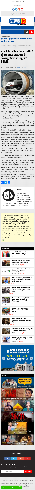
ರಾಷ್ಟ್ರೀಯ (18, 67)
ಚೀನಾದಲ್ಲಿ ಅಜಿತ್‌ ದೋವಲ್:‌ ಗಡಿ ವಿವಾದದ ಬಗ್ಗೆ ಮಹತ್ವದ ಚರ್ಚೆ (21, 261)
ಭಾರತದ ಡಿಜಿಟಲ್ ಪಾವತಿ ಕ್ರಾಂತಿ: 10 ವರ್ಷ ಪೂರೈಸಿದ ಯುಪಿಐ (22, 270)
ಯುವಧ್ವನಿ (13, 283)
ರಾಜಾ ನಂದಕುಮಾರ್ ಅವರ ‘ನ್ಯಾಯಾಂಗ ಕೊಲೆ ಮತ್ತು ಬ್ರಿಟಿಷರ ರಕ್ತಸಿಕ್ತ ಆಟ (21, 320)
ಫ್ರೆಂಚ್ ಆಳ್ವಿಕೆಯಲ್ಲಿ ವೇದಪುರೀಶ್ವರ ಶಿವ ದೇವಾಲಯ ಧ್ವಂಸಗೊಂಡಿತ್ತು (22, 330)
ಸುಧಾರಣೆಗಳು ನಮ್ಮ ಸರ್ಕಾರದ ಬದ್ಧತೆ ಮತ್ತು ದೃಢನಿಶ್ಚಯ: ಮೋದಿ (22, 338)
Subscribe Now (17, 6)
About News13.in (15, 4)
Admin (25, 67)
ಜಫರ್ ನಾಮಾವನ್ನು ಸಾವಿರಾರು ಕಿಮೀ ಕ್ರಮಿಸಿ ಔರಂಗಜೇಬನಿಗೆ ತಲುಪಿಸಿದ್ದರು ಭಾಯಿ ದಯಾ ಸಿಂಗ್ (22, 279)
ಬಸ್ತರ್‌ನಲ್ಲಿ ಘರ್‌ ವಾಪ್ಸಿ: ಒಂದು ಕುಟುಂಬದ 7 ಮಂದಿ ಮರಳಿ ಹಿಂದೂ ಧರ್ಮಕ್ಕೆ (21, 310)
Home (7, 4)
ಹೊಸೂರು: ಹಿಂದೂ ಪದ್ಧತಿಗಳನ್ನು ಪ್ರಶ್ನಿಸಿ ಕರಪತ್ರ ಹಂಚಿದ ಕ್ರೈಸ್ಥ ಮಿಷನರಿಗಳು (20, 300)
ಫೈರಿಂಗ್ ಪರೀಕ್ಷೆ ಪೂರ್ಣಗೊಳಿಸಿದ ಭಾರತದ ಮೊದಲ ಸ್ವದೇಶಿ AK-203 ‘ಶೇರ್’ (21, 290)
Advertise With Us (25, 4)
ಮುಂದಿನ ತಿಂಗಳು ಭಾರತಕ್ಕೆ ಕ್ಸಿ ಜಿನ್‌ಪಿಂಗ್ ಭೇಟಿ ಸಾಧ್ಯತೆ (20, 253)
